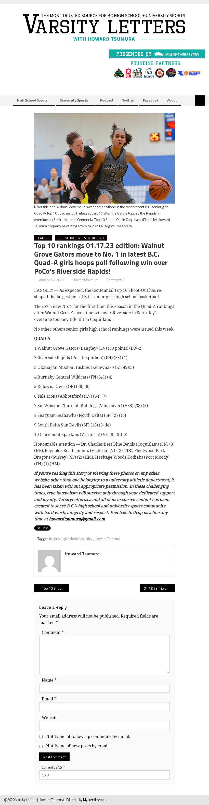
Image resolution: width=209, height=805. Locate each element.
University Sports (74, 100)
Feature (43, 237)
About (172, 100)
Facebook (151, 100)
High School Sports (32, 100)
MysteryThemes (94, 799)
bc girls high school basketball (71, 538)
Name (49, 680)
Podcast (106, 100)
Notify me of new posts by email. (78, 746)
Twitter (128, 100)
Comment (53, 632)
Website (50, 717)
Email (49, 699)
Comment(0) (116, 279)
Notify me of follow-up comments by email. (88, 736)
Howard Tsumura (85, 279)
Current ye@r (53, 767)
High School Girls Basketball (81, 237)
